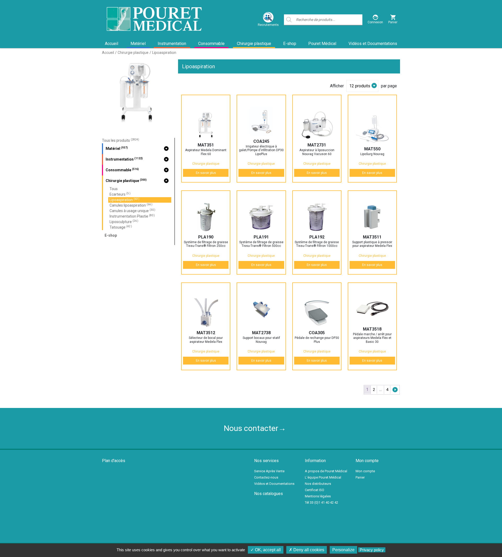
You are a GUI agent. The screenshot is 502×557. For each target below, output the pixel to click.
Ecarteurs (120, 194)
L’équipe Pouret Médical (323, 477)
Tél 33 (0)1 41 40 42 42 (321, 502)
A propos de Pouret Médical (326, 471)
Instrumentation (172, 43)
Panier (360, 477)
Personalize (343, 550)
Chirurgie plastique (254, 43)
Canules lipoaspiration (131, 205)
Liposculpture (124, 221)
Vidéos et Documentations (373, 43)
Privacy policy (372, 550)
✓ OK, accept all (265, 550)
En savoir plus (206, 173)
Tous (114, 189)
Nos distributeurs (318, 484)
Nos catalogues (268, 493)
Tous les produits (120, 140)
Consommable (211, 43)
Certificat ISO (314, 490)
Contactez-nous (266, 477)
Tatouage (121, 227)
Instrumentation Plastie (132, 216)
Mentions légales (318, 496)
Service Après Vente (269, 471)
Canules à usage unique (132, 210)
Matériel (138, 43)
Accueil (111, 43)
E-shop (289, 43)
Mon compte (365, 471)
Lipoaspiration (124, 199)
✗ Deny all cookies (306, 550)
